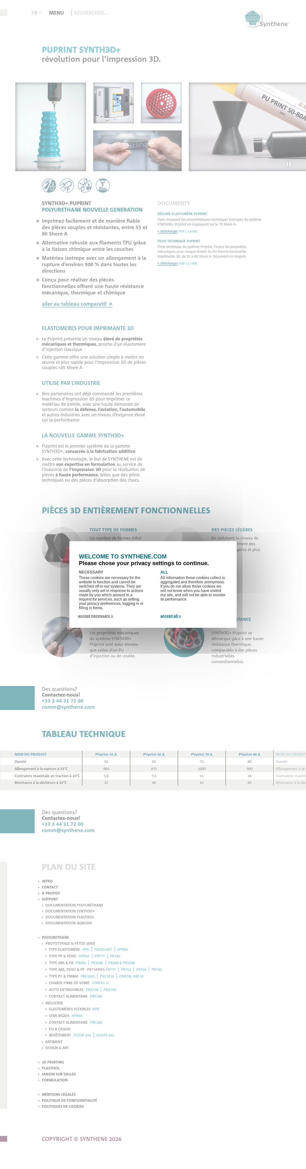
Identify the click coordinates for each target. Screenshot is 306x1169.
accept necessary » (95, 616)
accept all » (170, 616)
